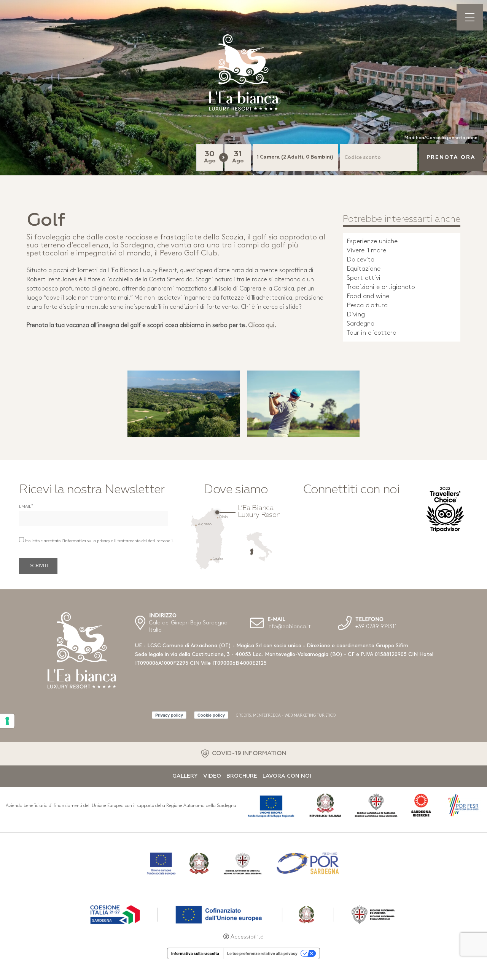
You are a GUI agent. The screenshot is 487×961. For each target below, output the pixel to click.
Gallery (185, 776)
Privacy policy (169, 715)
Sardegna (360, 324)
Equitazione (363, 269)
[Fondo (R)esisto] (243, 863)
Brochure (241, 776)
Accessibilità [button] (247, 937)
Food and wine (368, 296)
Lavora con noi (287, 776)
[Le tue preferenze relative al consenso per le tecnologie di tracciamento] (7, 721)
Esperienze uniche (372, 241)
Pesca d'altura (367, 305)
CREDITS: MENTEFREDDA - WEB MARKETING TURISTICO (286, 716)
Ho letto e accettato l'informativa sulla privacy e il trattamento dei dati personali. (99, 541)
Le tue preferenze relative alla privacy (262, 953)
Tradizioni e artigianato (381, 287)
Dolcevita (360, 260)
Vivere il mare (366, 250)
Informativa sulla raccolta (195, 953)
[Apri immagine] (183, 404)
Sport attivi (363, 278)
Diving (356, 314)
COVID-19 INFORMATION (249, 754)
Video (212, 776)
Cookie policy (211, 715)
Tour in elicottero (371, 333)
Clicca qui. (262, 325)
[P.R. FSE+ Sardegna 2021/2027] (243, 914)
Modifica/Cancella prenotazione (440, 138)
